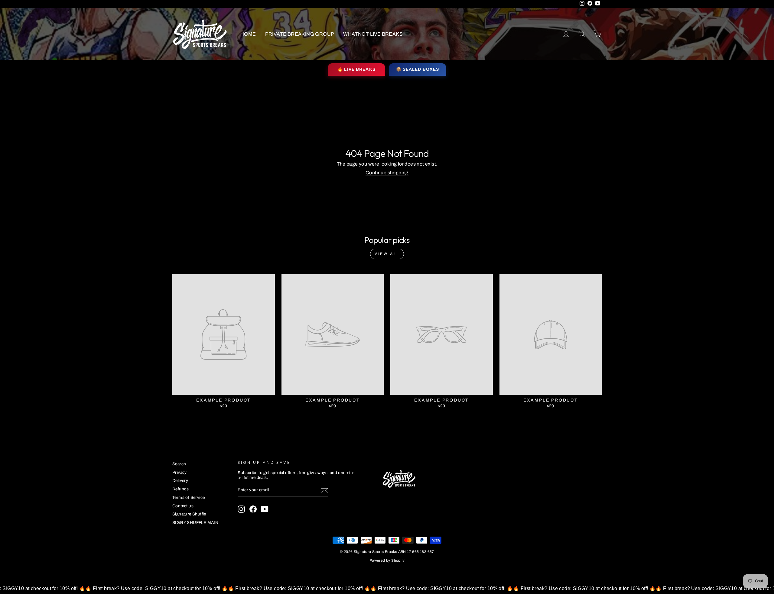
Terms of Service (188, 497)
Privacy (179, 472)
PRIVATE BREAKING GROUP (299, 34)
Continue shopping (387, 172)
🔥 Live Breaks (356, 69)
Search (179, 464)
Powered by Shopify (387, 560)
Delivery (180, 480)
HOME (248, 34)
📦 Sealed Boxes (417, 69)
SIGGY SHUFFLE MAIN (195, 522)
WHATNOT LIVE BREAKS (373, 34)
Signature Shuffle (189, 514)
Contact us (183, 506)
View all (387, 254)
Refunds (180, 489)
